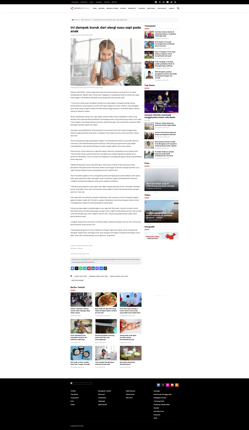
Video (147, 195)
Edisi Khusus (162, 8)
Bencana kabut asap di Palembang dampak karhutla (160, 185)
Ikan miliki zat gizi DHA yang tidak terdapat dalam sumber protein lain (106, 311)
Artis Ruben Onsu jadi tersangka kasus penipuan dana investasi (165, 44)
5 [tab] (167, 192)
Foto (146, 163)
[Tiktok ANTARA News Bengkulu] (171, 2)
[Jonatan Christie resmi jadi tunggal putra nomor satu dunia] (161, 101)
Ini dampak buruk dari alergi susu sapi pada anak (109, 20)
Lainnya (171, 8)
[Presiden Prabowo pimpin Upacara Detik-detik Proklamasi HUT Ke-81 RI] (149, 154)
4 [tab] (164, 192)
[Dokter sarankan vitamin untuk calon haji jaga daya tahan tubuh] (81, 299)
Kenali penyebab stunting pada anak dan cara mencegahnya (104, 337)
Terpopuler (98, 2)
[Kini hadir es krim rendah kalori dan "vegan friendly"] (81, 353)
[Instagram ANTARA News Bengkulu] (163, 2)
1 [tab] (156, 192)
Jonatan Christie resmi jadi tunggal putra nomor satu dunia (159, 116)
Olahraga (142, 8)
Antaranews (75, 2)
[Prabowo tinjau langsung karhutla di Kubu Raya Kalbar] (149, 126)
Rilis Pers (114, 2)
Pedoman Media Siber (162, 404)
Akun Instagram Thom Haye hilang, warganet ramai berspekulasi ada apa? (165, 54)
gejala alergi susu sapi (119, 276)
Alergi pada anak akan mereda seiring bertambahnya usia (128, 337)
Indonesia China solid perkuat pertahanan (161, 288)
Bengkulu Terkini (112, 8)
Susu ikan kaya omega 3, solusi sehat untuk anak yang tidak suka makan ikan (130, 311)
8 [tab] (169, 224)
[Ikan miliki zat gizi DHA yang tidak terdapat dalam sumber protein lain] (106, 299)
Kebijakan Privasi (160, 398)
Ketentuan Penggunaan (163, 394)
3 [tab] (161, 192)
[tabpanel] (161, 179)
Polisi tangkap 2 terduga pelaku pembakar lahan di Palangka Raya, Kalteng (164, 64)
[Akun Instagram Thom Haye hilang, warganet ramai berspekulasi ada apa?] (149, 55)
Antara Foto (84, 2)
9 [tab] (172, 224)
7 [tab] (166, 224)
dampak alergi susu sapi (98, 276)
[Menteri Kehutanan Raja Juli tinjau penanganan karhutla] (149, 135)
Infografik (149, 227)
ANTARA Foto (159, 411)
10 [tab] (175, 224)
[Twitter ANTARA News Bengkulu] (160, 2)
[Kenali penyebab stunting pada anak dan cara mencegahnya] (106, 326)
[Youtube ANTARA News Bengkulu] (167, 2)
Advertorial (130, 394)
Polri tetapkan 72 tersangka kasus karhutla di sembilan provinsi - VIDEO (160, 215)
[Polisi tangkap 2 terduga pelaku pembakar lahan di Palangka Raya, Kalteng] (149, 65)
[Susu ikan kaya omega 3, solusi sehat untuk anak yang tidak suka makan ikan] (131, 299)
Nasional (102, 8)
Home (95, 8)
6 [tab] (163, 224)
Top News (107, 2)
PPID (155, 418)
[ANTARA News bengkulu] (80, 8)
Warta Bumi (151, 8)
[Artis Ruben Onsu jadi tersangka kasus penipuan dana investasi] (149, 45)
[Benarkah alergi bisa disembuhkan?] (131, 353)
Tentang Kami (159, 401)
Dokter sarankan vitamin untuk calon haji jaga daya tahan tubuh (80, 311)
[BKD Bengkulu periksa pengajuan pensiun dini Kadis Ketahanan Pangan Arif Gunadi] (149, 74)
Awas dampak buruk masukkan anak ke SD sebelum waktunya (79, 337)
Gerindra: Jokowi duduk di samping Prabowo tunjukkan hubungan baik (165, 34)
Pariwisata (132, 8)
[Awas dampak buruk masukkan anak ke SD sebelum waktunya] (81, 326)
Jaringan (157, 391)
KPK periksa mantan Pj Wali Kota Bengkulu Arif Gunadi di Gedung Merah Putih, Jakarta (166, 144)
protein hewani (78, 280)
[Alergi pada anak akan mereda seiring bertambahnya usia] (131, 326)
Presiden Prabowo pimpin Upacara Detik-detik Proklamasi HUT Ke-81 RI (164, 154)
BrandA (156, 408)
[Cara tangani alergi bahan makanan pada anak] (106, 353)
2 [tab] (159, 192)
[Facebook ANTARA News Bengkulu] (156, 2)
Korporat (157, 415)
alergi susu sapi (81, 276)
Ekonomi (123, 8)
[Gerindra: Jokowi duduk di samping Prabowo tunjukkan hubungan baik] (149, 35)
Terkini (91, 2)
